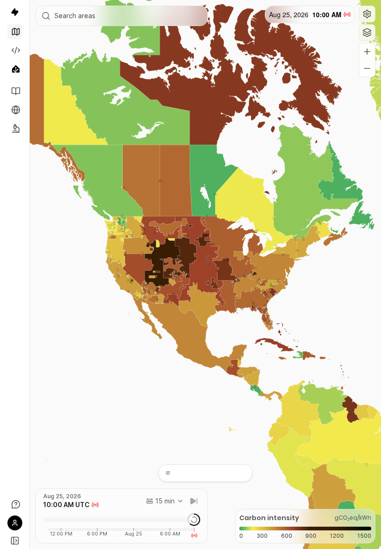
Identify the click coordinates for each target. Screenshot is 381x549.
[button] (367, 14)
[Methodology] (14, 128)
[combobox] (165, 501)
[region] (205, 274)
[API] (14, 50)
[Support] (14, 504)
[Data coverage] (14, 109)
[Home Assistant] (14, 68)
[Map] (14, 31)
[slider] (193, 519)
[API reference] (14, 91)
